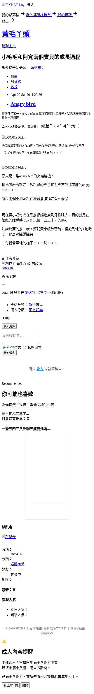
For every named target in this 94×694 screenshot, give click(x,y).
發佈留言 (9, 353)
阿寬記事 (36, 310)
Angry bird (23, 104)
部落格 (15, 82)
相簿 (13, 76)
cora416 (7, 268)
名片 (13, 87)
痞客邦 (30, 292)
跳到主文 (9, 46)
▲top (6, 318)
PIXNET (20, 628)
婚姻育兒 (38, 68)
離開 (25, 685)
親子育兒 (36, 305)
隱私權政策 (78, 628)
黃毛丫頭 (16, 34)
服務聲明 (47, 633)
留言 (40, 292)
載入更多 (9, 326)
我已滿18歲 (10, 685)
